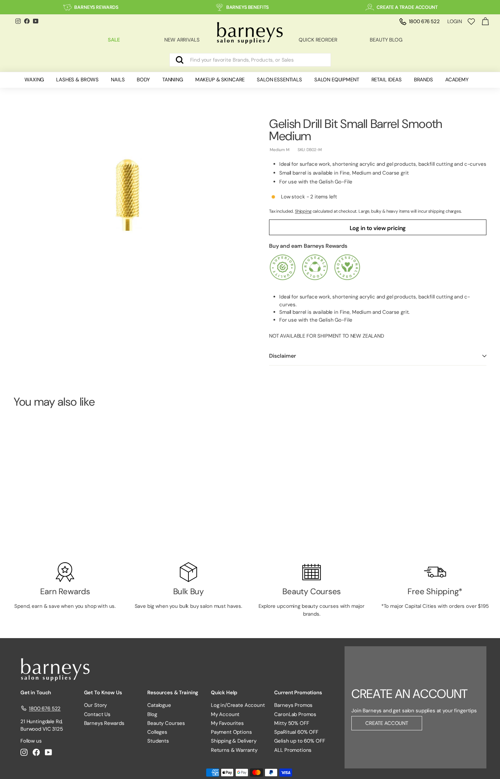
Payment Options (231, 732)
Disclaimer (282, 355)
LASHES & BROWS (77, 79)
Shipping (303, 211)
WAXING (34, 79)
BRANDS (423, 79)
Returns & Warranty (234, 750)
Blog (152, 714)
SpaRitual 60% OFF (296, 732)
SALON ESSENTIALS (279, 79)
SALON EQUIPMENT (336, 79)
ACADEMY (457, 79)
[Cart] (485, 21)
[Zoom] (130, 192)
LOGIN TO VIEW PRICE (50, 530)
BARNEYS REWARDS (96, 7)
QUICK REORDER (318, 39)
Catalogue (159, 705)
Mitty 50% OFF (291, 723)
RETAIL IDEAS (386, 79)
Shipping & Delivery (233, 740)
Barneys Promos (293, 705)
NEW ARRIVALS (181, 39)
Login (454, 21)
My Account (225, 714)
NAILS (117, 79)
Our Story (95, 705)
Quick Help (224, 692)
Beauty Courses (166, 723)
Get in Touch (35, 692)
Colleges (157, 732)
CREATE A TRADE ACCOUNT (407, 7)
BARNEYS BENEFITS (247, 7)
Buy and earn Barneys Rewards (308, 245)
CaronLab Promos (295, 714)
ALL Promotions (293, 750)
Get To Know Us (103, 692)
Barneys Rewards (104, 723)
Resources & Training (172, 692)
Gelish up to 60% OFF (299, 740)
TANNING (172, 79)
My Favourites (227, 723)
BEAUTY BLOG (386, 39)
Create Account (386, 723)
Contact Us (97, 714)
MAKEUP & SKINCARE (220, 79)
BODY (143, 79)
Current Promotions (298, 692)
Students (158, 740)
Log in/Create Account (238, 705)
